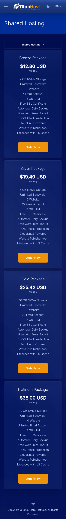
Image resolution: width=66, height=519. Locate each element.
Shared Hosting (30, 44)
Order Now (33, 147)
